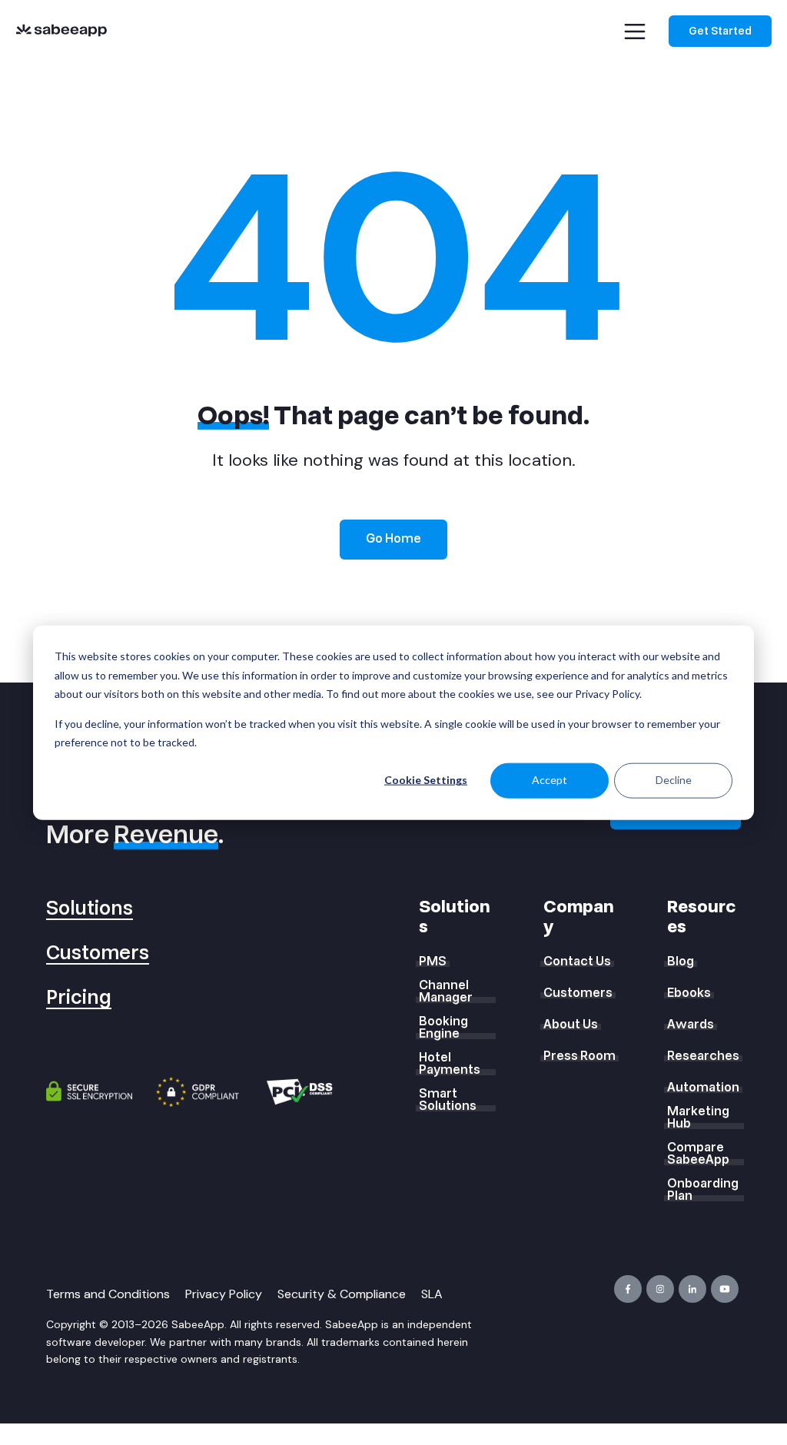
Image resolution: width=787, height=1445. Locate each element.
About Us (570, 1024)
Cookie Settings (425, 779)
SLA (432, 1294)
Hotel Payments (449, 1063)
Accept (549, 779)
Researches (703, 1056)
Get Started (720, 31)
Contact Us (577, 961)
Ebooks (689, 993)
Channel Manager (446, 991)
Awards (690, 1024)
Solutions (89, 908)
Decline (674, 779)
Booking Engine (443, 1027)
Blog (680, 961)
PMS (433, 961)
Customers (97, 953)
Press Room (579, 1056)
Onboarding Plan (703, 1190)
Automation (703, 1087)
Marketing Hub (698, 1117)
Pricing (78, 998)
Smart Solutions (448, 1100)
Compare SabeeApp (698, 1153)
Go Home (393, 538)
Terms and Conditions (108, 1294)
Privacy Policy (223, 1294)
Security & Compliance (341, 1294)
